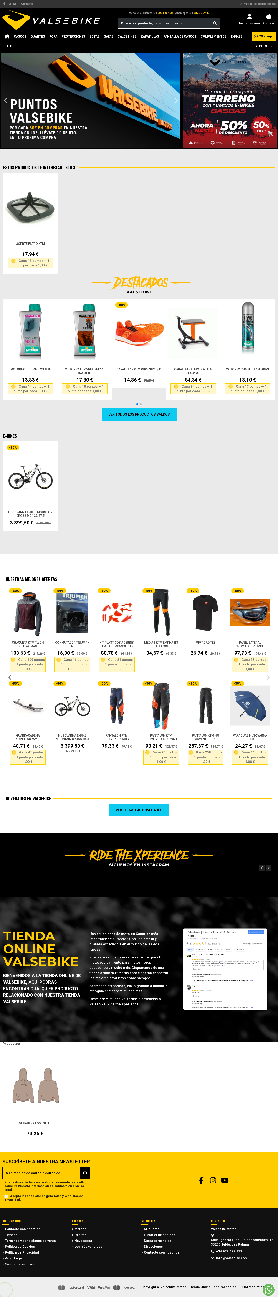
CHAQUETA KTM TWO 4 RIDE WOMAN (28, 644)
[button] (5, 100)
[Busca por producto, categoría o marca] (215, 23)
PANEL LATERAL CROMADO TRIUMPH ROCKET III (250, 646)
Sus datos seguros (19, 1264)
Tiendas (11, 1235)
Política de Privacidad (22, 1252)
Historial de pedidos (159, 1235)
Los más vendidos (88, 1247)
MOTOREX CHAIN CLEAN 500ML (248, 369)
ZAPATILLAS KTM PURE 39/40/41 (139, 369)
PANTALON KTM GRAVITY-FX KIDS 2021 (161, 737)
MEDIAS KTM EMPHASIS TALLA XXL (161, 644)
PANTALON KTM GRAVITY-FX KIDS (116, 737)
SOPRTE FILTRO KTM (30, 243)
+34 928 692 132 (229, 1251)
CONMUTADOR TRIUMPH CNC (72, 644)
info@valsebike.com (232, 1258)
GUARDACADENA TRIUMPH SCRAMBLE (28, 737)
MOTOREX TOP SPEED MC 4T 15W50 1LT (85, 371)
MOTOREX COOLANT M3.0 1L (30, 369)
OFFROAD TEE (205, 642)
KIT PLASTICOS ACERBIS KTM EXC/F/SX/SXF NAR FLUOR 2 (116, 646)
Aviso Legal (14, 1258)
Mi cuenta (151, 1229)
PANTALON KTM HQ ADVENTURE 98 (205, 737)
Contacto (27, 3)
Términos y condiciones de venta (30, 1241)
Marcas (80, 1229)
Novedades (83, 1241)
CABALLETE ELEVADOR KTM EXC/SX (193, 371)
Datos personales (157, 1241)
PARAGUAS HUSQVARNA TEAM (250, 737)
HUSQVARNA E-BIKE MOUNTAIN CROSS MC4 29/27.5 (30, 514)
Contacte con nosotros (22, 1229)
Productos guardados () (259, 3)
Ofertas (80, 1235)
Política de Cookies (20, 1247)
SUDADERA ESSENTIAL (35, 1123)
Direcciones (153, 1247)
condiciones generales (44, 1196)
